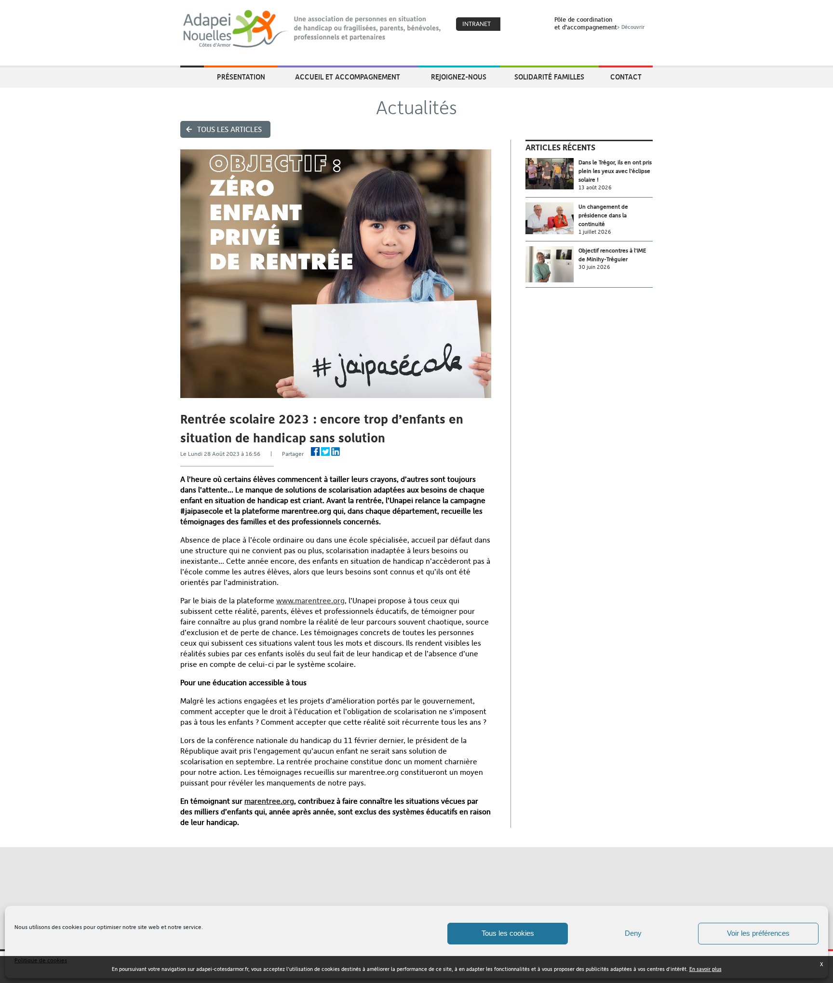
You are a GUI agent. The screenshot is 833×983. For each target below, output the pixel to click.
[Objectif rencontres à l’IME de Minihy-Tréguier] (551, 264)
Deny (633, 933)
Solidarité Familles (549, 76)
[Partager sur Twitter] (325, 451)
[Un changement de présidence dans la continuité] (551, 218)
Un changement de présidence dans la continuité (603, 215)
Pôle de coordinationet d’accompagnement (599, 23)
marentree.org (269, 801)
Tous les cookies (508, 933)
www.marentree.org (310, 600)
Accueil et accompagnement (347, 76)
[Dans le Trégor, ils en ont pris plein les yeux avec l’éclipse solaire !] (551, 173)
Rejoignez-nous (458, 76)
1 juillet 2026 (594, 232)
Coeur (514, 24)
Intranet (476, 24)
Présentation (241, 76)
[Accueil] (312, 29)
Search (534, 24)
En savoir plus (705, 969)
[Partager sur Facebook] (315, 451)
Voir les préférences (758, 933)
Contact (626, 76)
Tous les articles (229, 129)
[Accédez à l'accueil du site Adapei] (192, 77)
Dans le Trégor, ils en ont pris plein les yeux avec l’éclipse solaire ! (615, 171)
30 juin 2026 (594, 267)
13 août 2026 (595, 188)
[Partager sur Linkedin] (335, 451)
